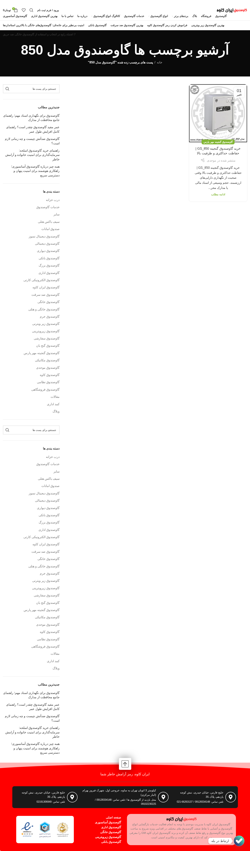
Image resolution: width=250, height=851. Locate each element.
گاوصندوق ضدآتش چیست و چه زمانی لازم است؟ (32, 141)
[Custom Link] (239, 841)
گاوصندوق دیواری (48, 250)
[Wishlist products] (24, 10)
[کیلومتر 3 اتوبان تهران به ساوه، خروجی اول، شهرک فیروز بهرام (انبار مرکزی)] (163, 797)
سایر (57, 214)
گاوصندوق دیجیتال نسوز (44, 236)
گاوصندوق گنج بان (48, 345)
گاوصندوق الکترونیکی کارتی (41, 280)
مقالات (55, 396)
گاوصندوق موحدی (48, 367)
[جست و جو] (31, 10)
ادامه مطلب (218, 194)
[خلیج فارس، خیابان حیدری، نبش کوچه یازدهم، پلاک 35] (230, 797)
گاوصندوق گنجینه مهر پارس (218, 141)
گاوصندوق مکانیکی (47, 360)
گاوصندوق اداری (49, 272)
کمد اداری (53, 404)
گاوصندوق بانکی (49, 258)
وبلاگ (56, 411)
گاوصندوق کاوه (50, 375)
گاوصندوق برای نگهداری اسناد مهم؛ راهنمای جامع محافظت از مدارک (31, 118)
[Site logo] (232, 10)
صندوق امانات (50, 229)
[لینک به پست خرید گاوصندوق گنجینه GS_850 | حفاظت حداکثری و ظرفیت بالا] (218, 113)
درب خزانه (53, 200)
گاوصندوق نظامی (48, 382)
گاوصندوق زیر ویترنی (46, 323)
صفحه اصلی (113, 817)
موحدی (211, 160)
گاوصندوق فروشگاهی (45, 389)
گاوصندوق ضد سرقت (45, 294)
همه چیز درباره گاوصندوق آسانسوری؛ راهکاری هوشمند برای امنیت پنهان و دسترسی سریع (35, 171)
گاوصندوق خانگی (49, 302)
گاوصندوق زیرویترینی (46, 331)
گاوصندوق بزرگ (49, 265)
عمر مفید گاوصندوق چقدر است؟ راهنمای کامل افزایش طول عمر (33, 129)
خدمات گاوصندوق (48, 207)
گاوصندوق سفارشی (47, 338)
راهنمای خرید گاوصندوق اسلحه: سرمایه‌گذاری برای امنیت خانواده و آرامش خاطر (32, 155)
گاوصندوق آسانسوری (108, 822)
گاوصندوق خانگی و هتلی (44, 309)
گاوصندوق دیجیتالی (47, 243)
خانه (159, 62)
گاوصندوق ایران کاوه (46, 287)
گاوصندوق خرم (50, 316)
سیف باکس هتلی (49, 221)
